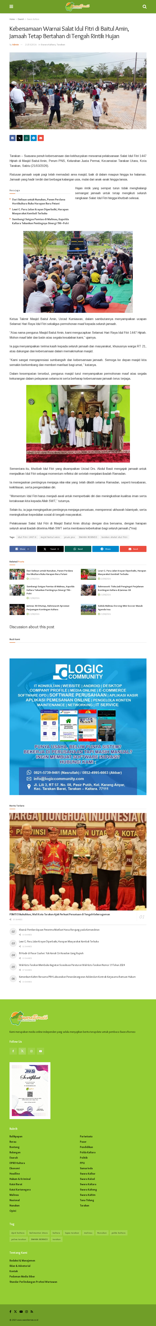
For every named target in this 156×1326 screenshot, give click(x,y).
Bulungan (15, 1152)
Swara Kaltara (33, 19)
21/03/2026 (31, 44)
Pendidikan (86, 1147)
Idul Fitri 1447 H (27, 537)
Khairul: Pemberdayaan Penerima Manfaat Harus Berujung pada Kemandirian (59, 929)
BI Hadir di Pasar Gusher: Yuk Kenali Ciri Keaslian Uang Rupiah (51, 953)
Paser (83, 1141)
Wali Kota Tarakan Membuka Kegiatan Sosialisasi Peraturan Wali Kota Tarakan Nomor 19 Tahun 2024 (72, 965)
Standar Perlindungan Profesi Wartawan (33, 1281)
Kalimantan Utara (38, 1232)
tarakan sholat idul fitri (114, 537)
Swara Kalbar (88, 1173)
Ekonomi (15, 1168)
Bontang (15, 1147)
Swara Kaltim (88, 1195)
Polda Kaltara (88, 1152)
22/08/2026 (34, 578)
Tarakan (61, 44)
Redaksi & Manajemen (22, 1260)
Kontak (14, 1271)
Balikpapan (16, 1136)
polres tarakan (18, 1239)
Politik (84, 1157)
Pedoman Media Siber (22, 1276)
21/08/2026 (34, 598)
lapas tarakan (72, 1232)
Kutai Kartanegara (20, 1189)
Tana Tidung (87, 1200)
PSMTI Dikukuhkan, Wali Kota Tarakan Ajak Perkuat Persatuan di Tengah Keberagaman (60, 914)
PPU (82, 1163)
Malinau (14, 1195)
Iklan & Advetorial (20, 1266)
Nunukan (15, 1205)
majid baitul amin (50, 537)
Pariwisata (86, 1136)
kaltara (56, 1232)
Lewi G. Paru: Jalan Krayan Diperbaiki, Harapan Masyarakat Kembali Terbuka (59, 941)
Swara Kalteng (88, 1189)
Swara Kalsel (87, 1179)
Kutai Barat (16, 1184)
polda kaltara (119, 1232)
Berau (13, 1141)
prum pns (69, 537)
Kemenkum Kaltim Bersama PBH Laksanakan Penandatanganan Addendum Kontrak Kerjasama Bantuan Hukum (77, 976)
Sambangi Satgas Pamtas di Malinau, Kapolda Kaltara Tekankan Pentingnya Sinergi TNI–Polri (50, 590)
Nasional (15, 1200)
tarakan (57, 1239)
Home (12, 19)
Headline (15, 1173)
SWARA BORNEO (88, 537)
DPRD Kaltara (17, 1163)
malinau (88, 1232)
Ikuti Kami (15, 639)
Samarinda (86, 1168)
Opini (13, 1210)
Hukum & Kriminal (20, 1179)
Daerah (21, 19)
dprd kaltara (18, 1232)
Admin (15, 44)
